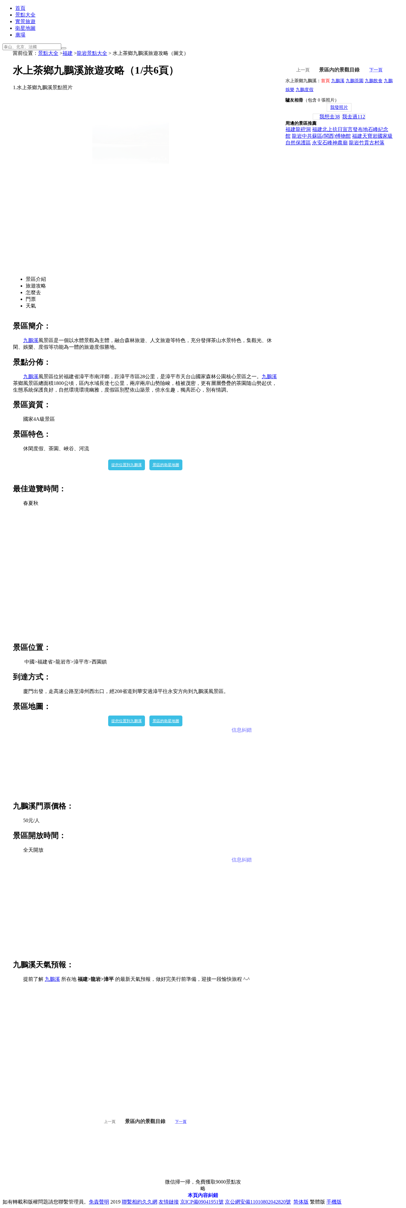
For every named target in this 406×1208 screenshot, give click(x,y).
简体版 (301, 1202)
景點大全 (25, 14)
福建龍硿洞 (298, 129)
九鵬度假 (304, 89)
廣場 (20, 34)
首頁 (20, 8)
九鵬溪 (30, 340)
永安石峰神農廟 (330, 142)
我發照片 (339, 107)
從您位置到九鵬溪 (126, 465)
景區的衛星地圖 (166, 465)
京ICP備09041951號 (202, 1202)
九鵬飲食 (374, 80)
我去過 (353, 116)
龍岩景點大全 (92, 53)
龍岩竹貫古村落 (366, 142)
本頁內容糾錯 (203, 1195)
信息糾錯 (242, 730)
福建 (67, 53)
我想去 (329, 116)
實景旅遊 (25, 21)
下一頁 (181, 1121)
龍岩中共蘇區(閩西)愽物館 (321, 136)
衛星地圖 (25, 28)
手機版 (334, 1202)
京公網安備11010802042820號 (258, 1202)
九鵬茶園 (354, 80)
